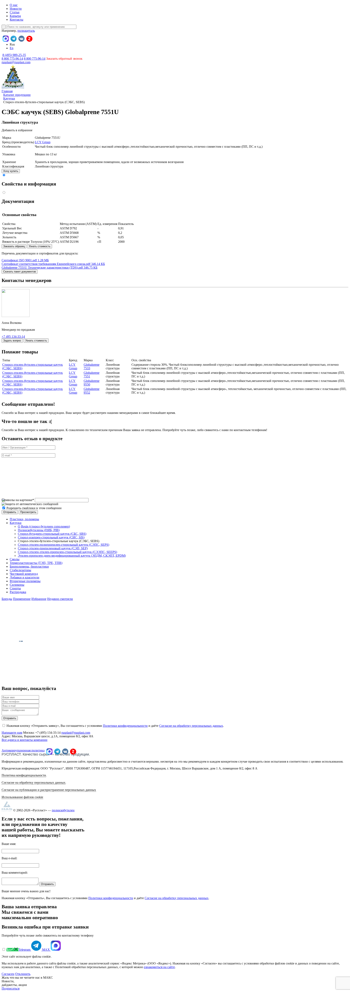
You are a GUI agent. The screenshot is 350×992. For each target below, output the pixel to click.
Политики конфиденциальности (125, 725)
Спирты (15, 588)
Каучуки (15, 523)
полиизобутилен (63, 810)
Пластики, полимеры (24, 519)
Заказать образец (14, 246)
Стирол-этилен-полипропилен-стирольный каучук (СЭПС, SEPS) (63, 544)
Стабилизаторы (20, 570)
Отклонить (22, 974)
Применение (22, 599)
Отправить (9, 718)
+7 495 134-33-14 (13, 336)
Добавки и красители (24, 577)
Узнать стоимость (39, 246)
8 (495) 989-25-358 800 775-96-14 (14, 56)
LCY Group (42, 142)
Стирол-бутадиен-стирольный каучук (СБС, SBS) (52, 533)
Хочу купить (10, 171)
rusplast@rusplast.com (16, 62)
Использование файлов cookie (22, 797)
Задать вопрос (12, 340)
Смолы (14, 559)
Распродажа (18, 592)
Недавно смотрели (60, 599)
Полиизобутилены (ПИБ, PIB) (39, 530)
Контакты (16, 19)
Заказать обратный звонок (64, 58)
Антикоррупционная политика (23, 750)
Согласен (8, 974)
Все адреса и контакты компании (24, 740)
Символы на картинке (18, 500)
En (11, 48)
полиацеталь (26, 30)
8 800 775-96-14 (34, 58)
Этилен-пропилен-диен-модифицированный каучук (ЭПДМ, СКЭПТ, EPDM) (72, 555)
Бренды (7, 599)
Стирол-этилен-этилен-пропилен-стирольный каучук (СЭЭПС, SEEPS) (67, 552)
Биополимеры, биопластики (29, 566)
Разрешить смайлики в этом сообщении (34, 508)
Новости (16, 8)
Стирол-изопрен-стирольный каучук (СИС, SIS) (51, 537)
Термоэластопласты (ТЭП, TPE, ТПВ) (36, 563)
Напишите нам (12, 732)
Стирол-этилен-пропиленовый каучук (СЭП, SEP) (53, 548)
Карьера (15, 16)
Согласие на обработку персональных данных (191, 725)
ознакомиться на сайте (159, 967)
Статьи (14, 12)
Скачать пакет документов (19, 271)
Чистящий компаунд (24, 573)
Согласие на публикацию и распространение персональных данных (49, 790)
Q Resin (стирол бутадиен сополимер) (44, 526)
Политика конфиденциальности (24, 775)
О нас (14, 5)
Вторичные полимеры (25, 581)
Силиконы (17, 584)
